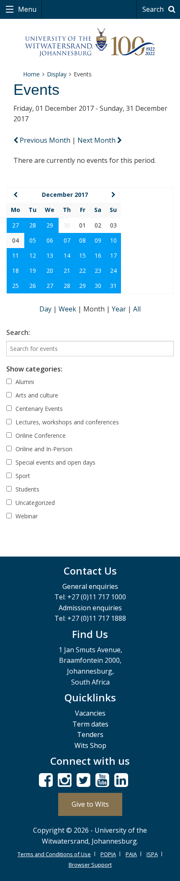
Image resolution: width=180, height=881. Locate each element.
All (137, 309)
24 (113, 270)
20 (49, 270)
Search (153, 9)
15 (82, 255)
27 (15, 225)
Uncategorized (34, 503)
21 (67, 270)
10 (113, 240)
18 (15, 270)
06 (49, 240)
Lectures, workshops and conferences (66, 422)
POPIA (108, 854)
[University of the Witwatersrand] (90, 42)
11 (15, 255)
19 (32, 270)
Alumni (24, 382)
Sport (22, 476)
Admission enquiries (90, 607)
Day (46, 309)
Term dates (90, 724)
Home (31, 74)
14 (67, 255)
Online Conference (40, 435)
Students (26, 489)
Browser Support (90, 864)
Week (68, 309)
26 (32, 286)
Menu (26, 9)
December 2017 (65, 195)
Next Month (97, 140)
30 (98, 286)
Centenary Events (38, 409)
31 (113, 286)
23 (98, 270)
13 (49, 255)
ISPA (152, 854)
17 (113, 255)
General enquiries (90, 586)
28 (32, 225)
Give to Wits (90, 804)
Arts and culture (36, 395)
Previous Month (45, 140)
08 (82, 240)
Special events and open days (54, 462)
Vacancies (90, 713)
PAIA (131, 854)
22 (82, 270)
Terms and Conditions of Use (54, 854)
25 (15, 286)
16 (98, 255)
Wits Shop (90, 745)
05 (32, 240)
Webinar (26, 516)
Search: (18, 332)
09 (98, 240)
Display (57, 74)
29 (49, 225)
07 (67, 240)
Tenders (90, 734)
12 (32, 255)
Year (120, 309)
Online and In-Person (43, 449)
